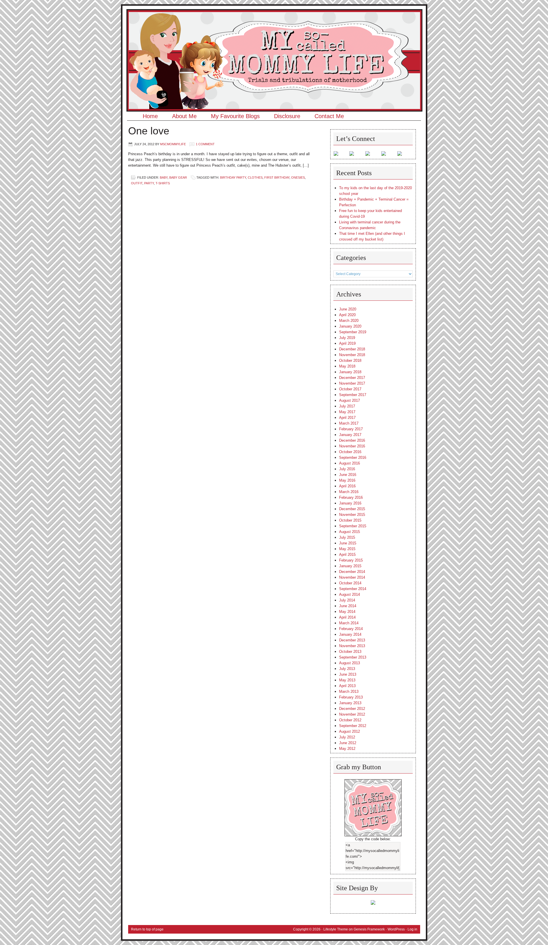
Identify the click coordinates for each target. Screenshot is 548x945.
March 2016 (348, 492)
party (149, 183)
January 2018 (350, 372)
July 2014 (347, 600)
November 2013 (352, 646)
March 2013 (348, 691)
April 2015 (347, 554)
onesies (298, 177)
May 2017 (347, 412)
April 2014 (347, 617)
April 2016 (347, 486)
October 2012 (350, 720)
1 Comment (205, 144)
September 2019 (352, 332)
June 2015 (347, 543)
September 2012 (352, 726)
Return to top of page (147, 929)
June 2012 (347, 743)
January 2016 (350, 503)
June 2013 (347, 674)
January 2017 (350, 435)
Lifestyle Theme (335, 929)
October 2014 (350, 583)
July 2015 (347, 537)
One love (148, 131)
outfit (136, 183)
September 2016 (352, 457)
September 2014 (352, 589)
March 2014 (348, 623)
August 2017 (349, 400)
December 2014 (352, 572)
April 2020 (347, 315)
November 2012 (352, 714)
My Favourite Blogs (235, 116)
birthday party (233, 177)
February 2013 (351, 697)
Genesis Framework (369, 929)
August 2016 (349, 463)
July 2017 (347, 406)
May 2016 (347, 480)
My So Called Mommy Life (274, 27)
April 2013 (347, 686)
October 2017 (350, 389)
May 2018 (347, 366)
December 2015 (352, 509)
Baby (164, 177)
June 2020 (347, 309)
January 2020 (350, 326)
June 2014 (347, 606)
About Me (184, 116)
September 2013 (352, 657)
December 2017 (352, 377)
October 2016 (350, 452)
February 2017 (351, 429)
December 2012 (352, 708)
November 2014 (352, 577)
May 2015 (347, 549)
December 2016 (352, 440)
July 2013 (347, 669)
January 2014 (350, 634)
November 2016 (352, 446)
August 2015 (349, 532)
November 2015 (352, 514)
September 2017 (352, 395)
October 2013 (350, 651)
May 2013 (347, 680)
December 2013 (352, 640)
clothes (255, 177)
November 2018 (352, 355)
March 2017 (348, 423)
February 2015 (351, 560)
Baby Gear (178, 177)
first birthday (276, 177)
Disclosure (287, 116)
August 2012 (349, 731)
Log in (412, 929)
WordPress (396, 929)
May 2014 (347, 611)
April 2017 (347, 417)
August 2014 (349, 594)
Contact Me (329, 116)
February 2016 (351, 497)
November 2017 (352, 383)
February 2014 (351, 629)
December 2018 (352, 349)
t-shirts (163, 183)
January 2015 (350, 566)
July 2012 (347, 737)
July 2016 (347, 469)
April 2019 (347, 343)
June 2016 (347, 474)
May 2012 (347, 748)
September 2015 (352, 526)
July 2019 (347, 338)
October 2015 (350, 520)
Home (150, 116)
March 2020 (348, 320)
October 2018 (350, 360)
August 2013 (349, 663)
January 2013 (350, 703)
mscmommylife (173, 144)
